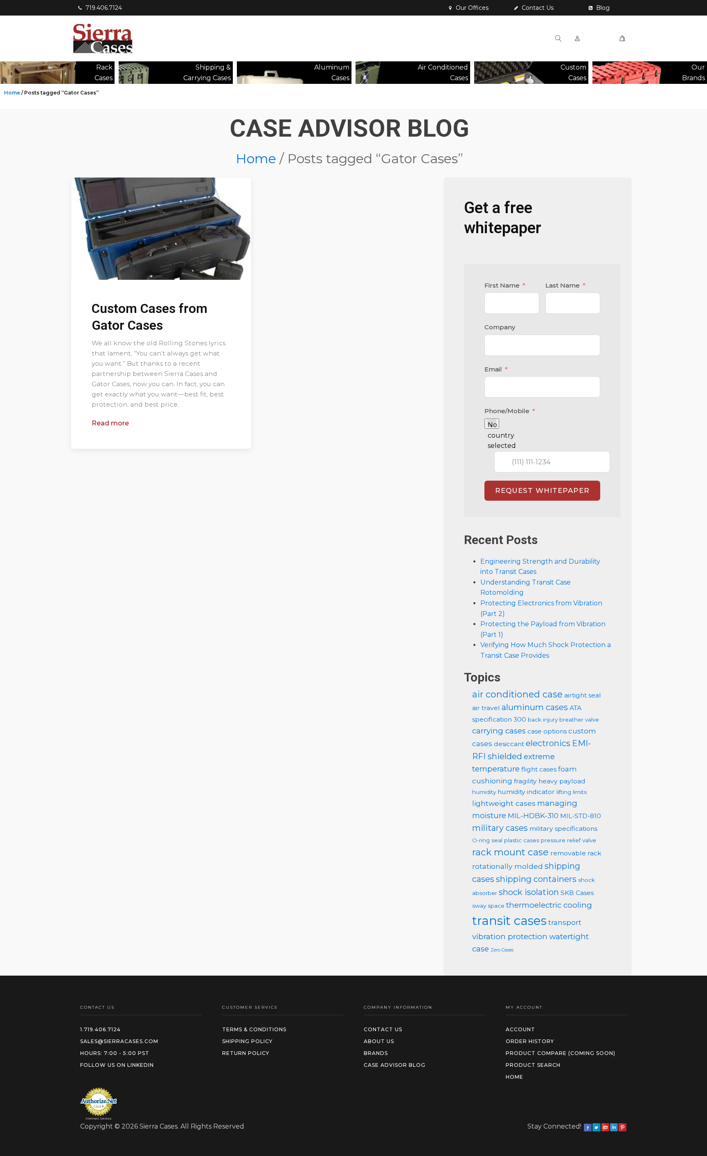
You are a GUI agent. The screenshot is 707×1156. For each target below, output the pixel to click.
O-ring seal (487, 840)
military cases (500, 828)
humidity (484, 792)
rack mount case (510, 852)
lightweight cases (504, 803)
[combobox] (491, 423)
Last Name (562, 285)
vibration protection (509, 936)
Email (493, 369)
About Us (379, 1041)
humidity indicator (526, 792)
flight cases (538, 769)
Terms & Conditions (254, 1029)
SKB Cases (577, 893)
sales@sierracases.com (119, 1041)
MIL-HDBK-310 (533, 815)
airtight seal (582, 695)
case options (547, 731)
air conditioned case (517, 694)
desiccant (509, 744)
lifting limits (571, 792)
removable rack (575, 853)
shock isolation (529, 892)
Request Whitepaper (542, 490)
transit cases (509, 920)
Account (520, 1029)
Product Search (533, 1065)
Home (12, 93)
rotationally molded (507, 866)
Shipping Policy (247, 1041)
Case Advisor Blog (395, 1065)
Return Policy (245, 1053)
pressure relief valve (568, 840)
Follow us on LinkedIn (117, 1065)
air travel (486, 708)
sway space (488, 905)
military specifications (563, 828)
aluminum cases (535, 707)
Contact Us (383, 1029)
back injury (543, 719)
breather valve (579, 719)
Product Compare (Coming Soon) (560, 1053)
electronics (548, 743)
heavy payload (561, 781)
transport (564, 922)
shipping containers (536, 879)
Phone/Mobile (506, 411)
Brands (376, 1053)
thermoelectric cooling (549, 905)
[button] (100, 8)
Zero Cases (502, 950)
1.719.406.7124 (100, 1029)
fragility (525, 781)
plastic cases (521, 840)
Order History (530, 1041)
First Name (502, 285)
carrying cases (499, 730)
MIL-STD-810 (580, 816)
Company (499, 327)
